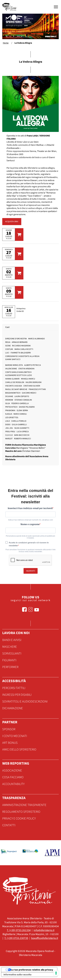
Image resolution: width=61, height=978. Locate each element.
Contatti (8, 825)
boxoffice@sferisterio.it (44, 938)
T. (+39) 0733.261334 (19, 930)
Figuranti (9, 660)
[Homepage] (10, 6)
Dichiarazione (12, 708)
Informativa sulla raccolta (17, 974)
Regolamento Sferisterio (21, 811)
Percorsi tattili (13, 688)
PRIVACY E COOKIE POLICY (19, 818)
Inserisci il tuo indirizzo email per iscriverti (30, 508)
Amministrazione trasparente (24, 805)
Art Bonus (10, 743)
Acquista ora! (11, 221)
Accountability (13, 784)
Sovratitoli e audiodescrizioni (25, 701)
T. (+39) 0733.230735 (16, 938)
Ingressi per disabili (16, 694)
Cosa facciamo (13, 777)
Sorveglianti (11, 653)
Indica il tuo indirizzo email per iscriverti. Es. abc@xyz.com (30, 520)
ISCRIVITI (30, 571)
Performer (10, 667)
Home (6, 42)
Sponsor (8, 729)
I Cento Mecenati (14, 736)
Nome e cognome (30, 524)
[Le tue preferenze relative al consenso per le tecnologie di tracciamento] (56, 973)
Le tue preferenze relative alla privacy (32, 969)
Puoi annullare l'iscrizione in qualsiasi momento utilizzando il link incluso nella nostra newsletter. (30, 551)
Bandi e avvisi (11, 640)
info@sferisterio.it (44, 930)
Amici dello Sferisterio (19, 749)
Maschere (9, 646)
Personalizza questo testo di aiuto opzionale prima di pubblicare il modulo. (30, 537)
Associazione (12, 770)
